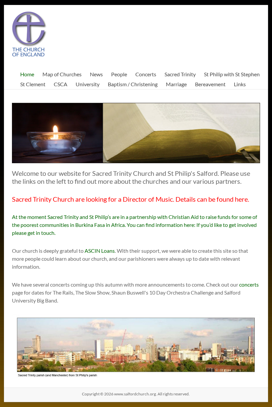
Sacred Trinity (180, 74)
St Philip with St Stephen (232, 74)
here (241, 199)
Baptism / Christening (133, 84)
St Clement (32, 84)
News (96, 74)
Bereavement (210, 84)
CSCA (60, 84)
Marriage (176, 84)
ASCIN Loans (100, 250)
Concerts (145, 74)
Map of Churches (62, 74)
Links (240, 84)
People (119, 74)
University (88, 84)
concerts (249, 284)
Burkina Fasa (90, 225)
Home (27, 74)
